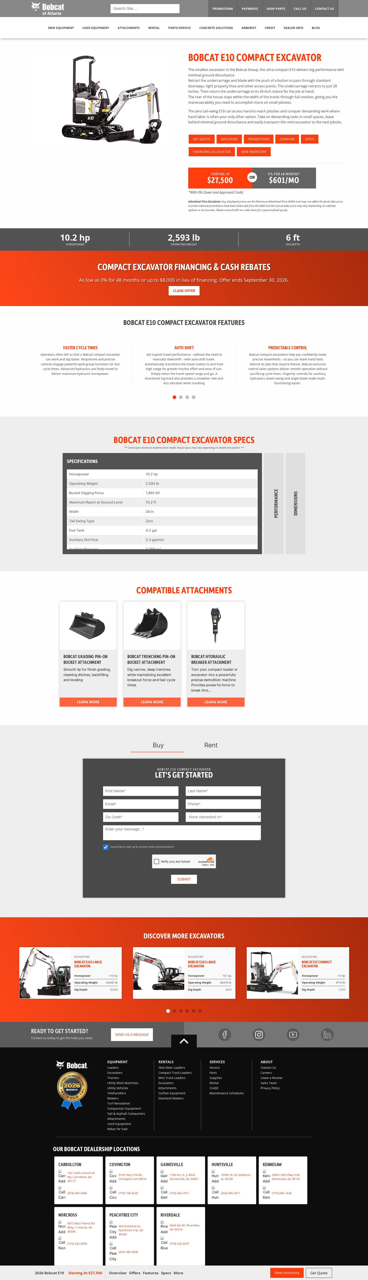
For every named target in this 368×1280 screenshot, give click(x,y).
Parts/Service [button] (179, 28)
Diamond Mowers (171, 1098)
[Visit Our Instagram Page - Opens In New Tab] (259, 1034)
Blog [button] (316, 28)
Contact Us (268, 1068)
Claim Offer (184, 290)
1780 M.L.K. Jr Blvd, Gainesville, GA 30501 (184, 1177)
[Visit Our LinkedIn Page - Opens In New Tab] (327, 1034)
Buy (158, 745)
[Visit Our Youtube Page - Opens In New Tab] (293, 1034)
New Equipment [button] (61, 28)
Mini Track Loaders (171, 1078)
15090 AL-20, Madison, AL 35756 (236, 1177)
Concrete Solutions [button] (216, 28)
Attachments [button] (129, 28)
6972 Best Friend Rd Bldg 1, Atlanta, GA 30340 (81, 1227)
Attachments (116, 1119)
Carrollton (69, 1164)
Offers (134, 1272)
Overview (117, 1272)
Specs (166, 1272)
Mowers (113, 1098)
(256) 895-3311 (230, 1193)
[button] (48, 8)
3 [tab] (187, 397)
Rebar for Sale (117, 1129)
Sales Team (269, 1083)
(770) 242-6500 (77, 1243)
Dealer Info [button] (293, 28)
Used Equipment (119, 1124)
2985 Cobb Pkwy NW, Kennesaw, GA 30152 (286, 1177)
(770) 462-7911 (179, 1193)
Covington (119, 1164)
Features (150, 1272)
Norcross (67, 1215)
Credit (214, 1088)
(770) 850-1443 (282, 1193)
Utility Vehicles (117, 1088)
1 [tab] (174, 397)
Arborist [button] (249, 28)
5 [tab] (193, 1011)
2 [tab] (181, 397)
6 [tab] (200, 1011)
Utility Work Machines (122, 1083)
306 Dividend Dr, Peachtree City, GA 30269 (131, 1230)
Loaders (113, 1068)
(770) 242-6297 (179, 1243)
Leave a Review (271, 1078)
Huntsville (222, 1164)
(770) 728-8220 (128, 1193)
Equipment (117, 1062)
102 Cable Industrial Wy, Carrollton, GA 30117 (81, 1177)
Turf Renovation (118, 1103)
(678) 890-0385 (77, 1193)
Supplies (216, 1078)
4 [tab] (193, 397)
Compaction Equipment (124, 1108)
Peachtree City (123, 1215)
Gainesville (172, 1164)
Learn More (88, 702)
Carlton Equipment (171, 1093)
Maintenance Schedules (227, 1093)
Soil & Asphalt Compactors (126, 1114)
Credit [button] (270, 28)
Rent (211, 745)
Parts (213, 1073)
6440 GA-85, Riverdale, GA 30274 (185, 1227)
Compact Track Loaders (175, 1073)
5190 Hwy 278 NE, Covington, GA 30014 (132, 1177)
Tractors (113, 1078)
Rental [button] (154, 28)
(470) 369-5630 (128, 1252)
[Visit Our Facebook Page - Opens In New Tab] (224, 1034)
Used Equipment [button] (95, 28)
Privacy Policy (270, 1088)
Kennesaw (272, 1164)
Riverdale (170, 1215)
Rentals (166, 1062)
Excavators (114, 1073)
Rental (214, 1083)
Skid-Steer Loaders (171, 1068)
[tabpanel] (101, 99)
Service (215, 1068)
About (267, 1062)
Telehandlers (116, 1093)
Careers (266, 1073)
